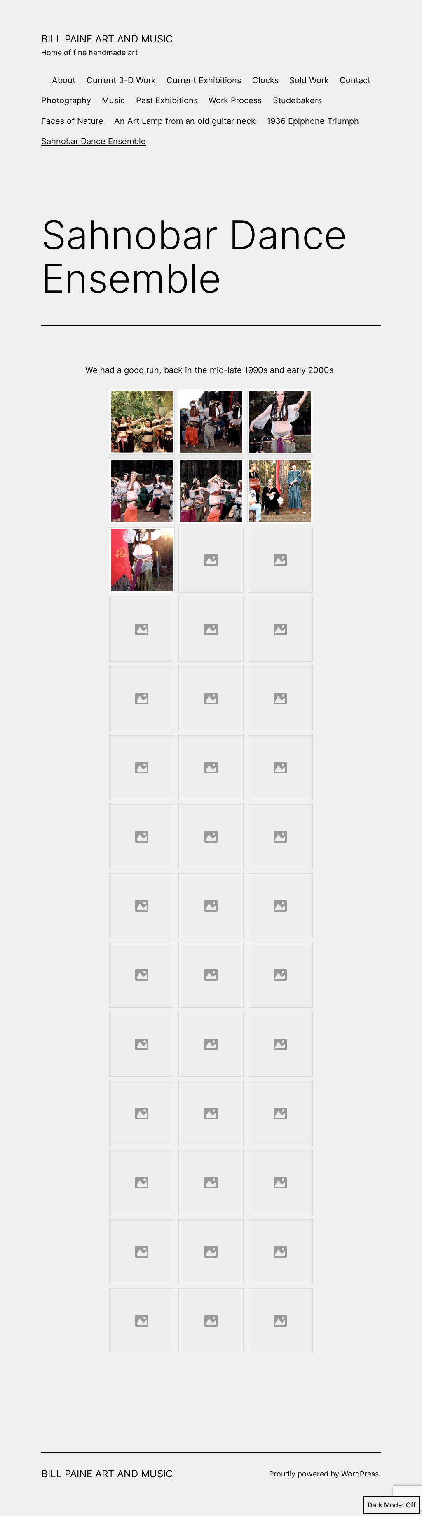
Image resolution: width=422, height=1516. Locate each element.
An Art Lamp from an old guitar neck (185, 121)
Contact (355, 80)
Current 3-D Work (121, 80)
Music (113, 100)
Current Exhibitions (203, 80)
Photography (66, 100)
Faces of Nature (72, 121)
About (63, 80)
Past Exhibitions (167, 100)
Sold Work (309, 80)
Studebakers (297, 100)
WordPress (360, 1473)
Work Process (235, 100)
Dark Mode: (386, 1505)
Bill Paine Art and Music (107, 39)
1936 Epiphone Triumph (313, 121)
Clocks (265, 80)
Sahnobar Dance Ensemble (93, 141)
